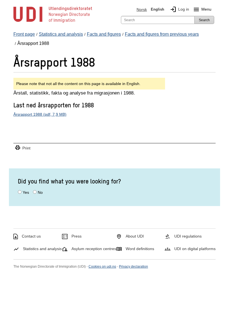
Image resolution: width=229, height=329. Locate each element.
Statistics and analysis (42, 248)
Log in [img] (179, 9)
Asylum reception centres (93, 248)
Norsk (142, 9)
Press (76, 236)
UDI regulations (188, 236)
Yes (26, 192)
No (40, 192)
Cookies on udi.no (102, 266)
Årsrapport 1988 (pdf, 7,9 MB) (39, 114)
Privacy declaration (133, 266)
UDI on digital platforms (195, 248)
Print (22, 148)
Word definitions (140, 248)
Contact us (31, 236)
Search (204, 20)
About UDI (135, 236)
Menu (202, 9)
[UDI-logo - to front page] (52, 22)
